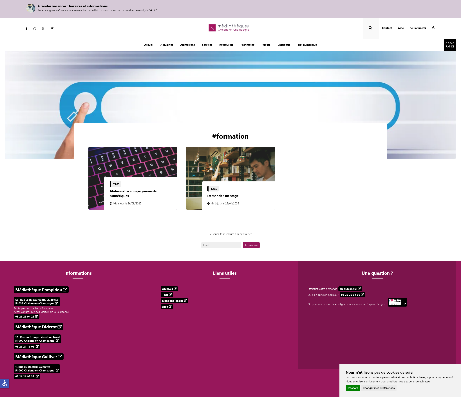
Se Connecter (418, 28)
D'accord (353, 387)
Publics (266, 44)
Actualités (166, 44)
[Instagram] (34, 28)
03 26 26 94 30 (350, 294)
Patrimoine (247, 44)
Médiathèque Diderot (36, 326)
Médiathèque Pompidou (38, 289)
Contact (387, 28)
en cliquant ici (348, 289)
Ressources (226, 44)
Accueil (148, 44)
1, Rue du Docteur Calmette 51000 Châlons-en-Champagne (35, 368)
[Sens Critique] (52, 28)
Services (207, 44)
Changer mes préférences (379, 387)
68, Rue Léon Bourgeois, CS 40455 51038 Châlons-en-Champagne (37, 301)
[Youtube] (43, 28)
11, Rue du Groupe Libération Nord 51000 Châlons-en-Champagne (37, 338)
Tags (165, 294)
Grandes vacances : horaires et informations (73, 6)
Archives (167, 289)
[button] (433, 28)
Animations (187, 44)
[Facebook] (26, 28)
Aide (401, 28)
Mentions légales (172, 300)
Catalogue (284, 44)
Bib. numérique (307, 44)
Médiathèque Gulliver (36, 356)
